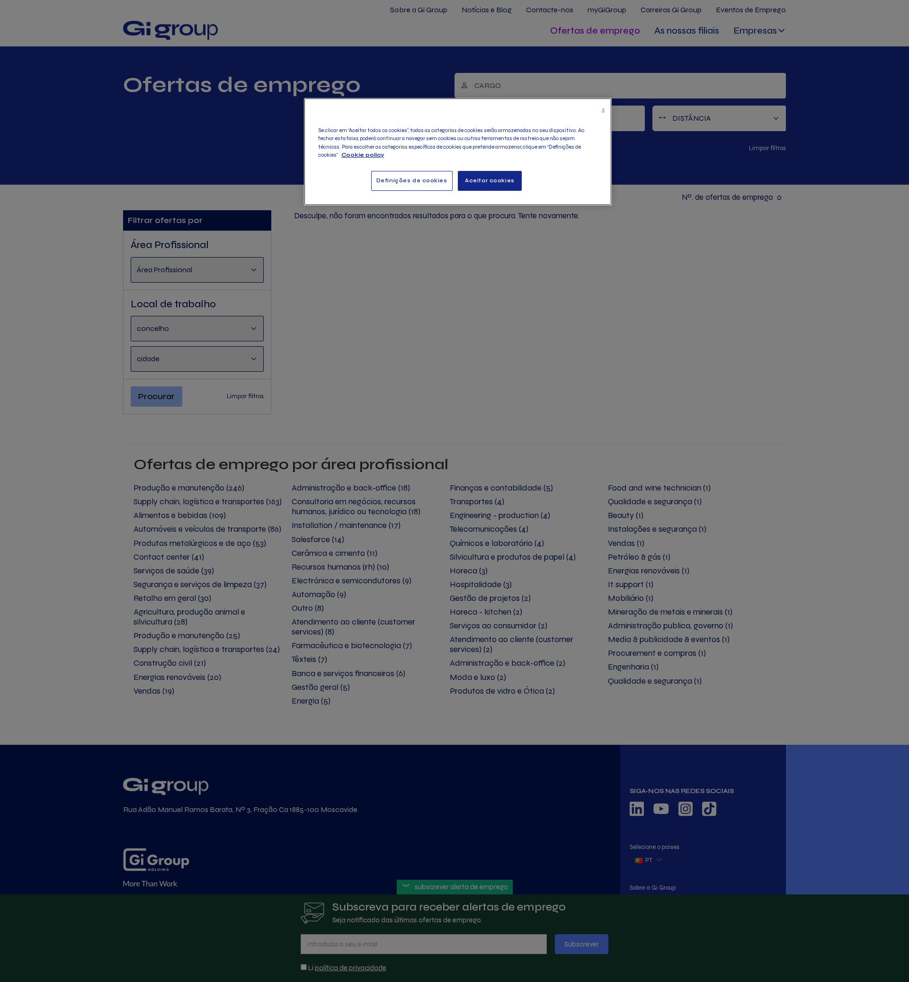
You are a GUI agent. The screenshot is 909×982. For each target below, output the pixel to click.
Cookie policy (362, 155)
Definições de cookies (411, 180)
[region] (458, 151)
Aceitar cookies (490, 180)
